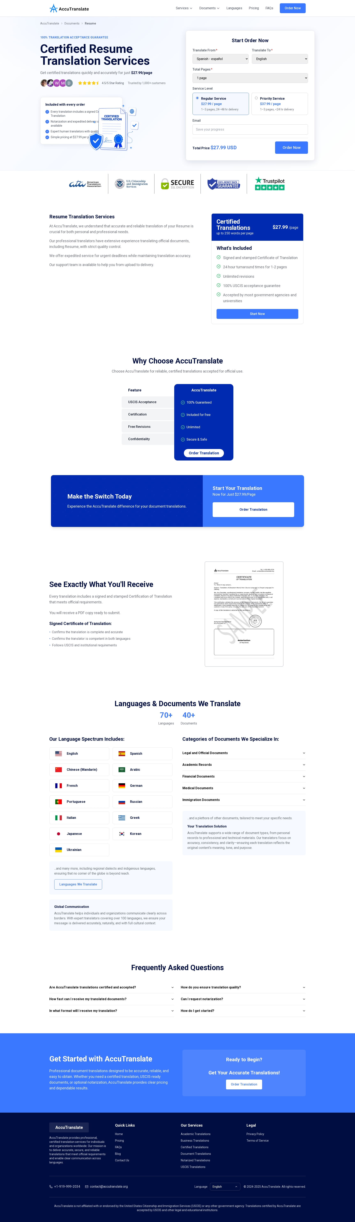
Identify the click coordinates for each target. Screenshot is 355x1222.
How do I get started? (197, 1011)
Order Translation (204, 453)
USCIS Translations (193, 1167)
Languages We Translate (78, 884)
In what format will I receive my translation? (83, 1011)
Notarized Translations (195, 1160)
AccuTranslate (49, 23)
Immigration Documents (201, 800)
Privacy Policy (255, 1134)
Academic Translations (196, 1134)
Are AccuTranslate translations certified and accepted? (92, 987)
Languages (234, 8)
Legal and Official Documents (205, 753)
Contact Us (122, 1160)
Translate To (262, 50)
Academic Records (197, 765)
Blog (118, 1153)
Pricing (254, 8)
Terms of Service (258, 1140)
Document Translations (196, 1153)
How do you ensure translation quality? (211, 987)
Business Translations (195, 1140)
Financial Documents (198, 776)
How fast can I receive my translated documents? (88, 999)
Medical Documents (197, 788)
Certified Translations (195, 1147)
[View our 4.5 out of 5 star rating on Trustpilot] (56, 83)
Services (182, 8)
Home (119, 1134)
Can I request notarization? (202, 999)
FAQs (269, 8)
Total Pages (202, 69)
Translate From (204, 50)
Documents (207, 8)
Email (196, 121)
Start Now (257, 314)
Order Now (293, 8)
